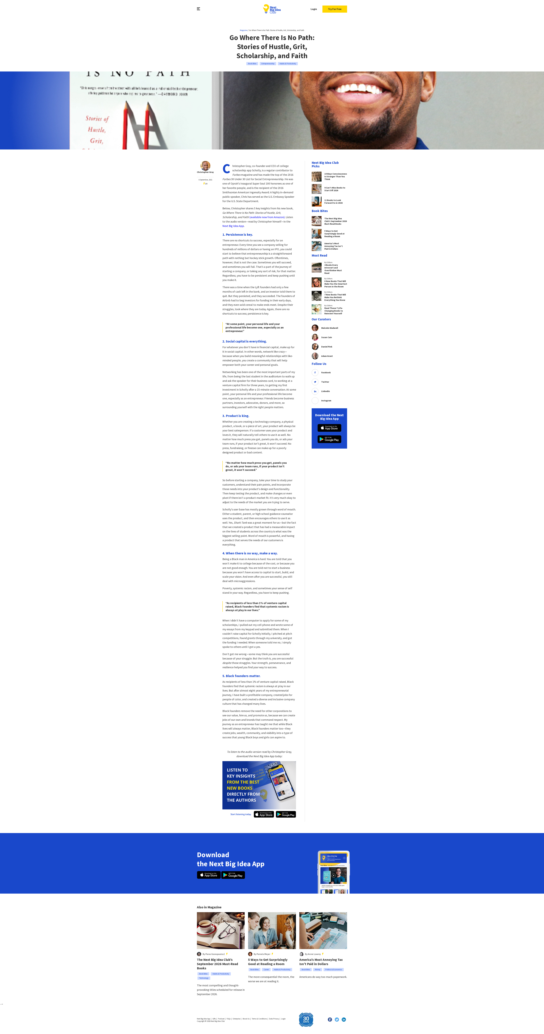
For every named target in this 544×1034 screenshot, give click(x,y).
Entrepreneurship (268, 63)
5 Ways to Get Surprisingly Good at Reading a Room (268, 962)
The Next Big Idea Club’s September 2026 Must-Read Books (217, 964)
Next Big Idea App (233, 226)
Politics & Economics (333, 969)
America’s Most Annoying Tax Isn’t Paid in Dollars (321, 962)
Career (266, 969)
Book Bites (252, 63)
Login (314, 9)
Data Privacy (274, 1019)
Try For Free (334, 9)
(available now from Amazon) (267, 217)
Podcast (221, 1019)
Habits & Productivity (288, 63)
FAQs (228, 1019)
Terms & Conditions (259, 1019)
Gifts (214, 1019)
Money (317, 969)
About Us (246, 1019)
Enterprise (236, 1019)
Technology (203, 978)
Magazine (243, 30)
